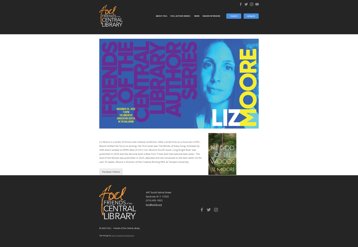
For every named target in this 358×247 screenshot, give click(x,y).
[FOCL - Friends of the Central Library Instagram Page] (251, 5)
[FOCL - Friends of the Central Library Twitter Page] (246, 5)
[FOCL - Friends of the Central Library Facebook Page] (240, 5)
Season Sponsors (211, 16)
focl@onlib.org (154, 204)
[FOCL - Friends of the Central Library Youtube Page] (257, 5)
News (197, 16)
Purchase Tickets (111, 171)
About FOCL (162, 16)
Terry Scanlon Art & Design (123, 235)
